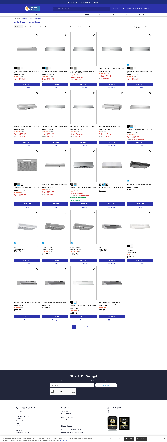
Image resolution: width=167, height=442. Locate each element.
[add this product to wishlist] (37, 35)
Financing (101, 14)
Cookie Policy (63, 440)
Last (92, 326)
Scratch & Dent (87, 14)
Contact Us (142, 14)
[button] (113, 9)
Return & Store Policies (22, 432)
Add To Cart (27, 84)
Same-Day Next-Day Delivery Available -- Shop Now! (83, 2)
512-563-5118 (69, 417)
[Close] (164, 439)
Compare (28, 87)
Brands (38, 14)
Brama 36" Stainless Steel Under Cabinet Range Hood (111, 187)
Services (115, 14)
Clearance (71, 14)
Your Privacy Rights (115, 438)
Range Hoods (38, 18)
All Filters (19, 26)
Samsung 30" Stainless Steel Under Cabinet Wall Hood (83, 187)
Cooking (31, 18)
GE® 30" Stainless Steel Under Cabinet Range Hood (82, 71)
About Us (128, 14)
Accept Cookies (141, 438)
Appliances (24, 14)
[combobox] (30, 26)
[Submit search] (106, 8)
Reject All (129, 438)
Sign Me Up (106, 385)
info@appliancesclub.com (72, 419)
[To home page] (33, 8)
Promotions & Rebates (54, 14)
